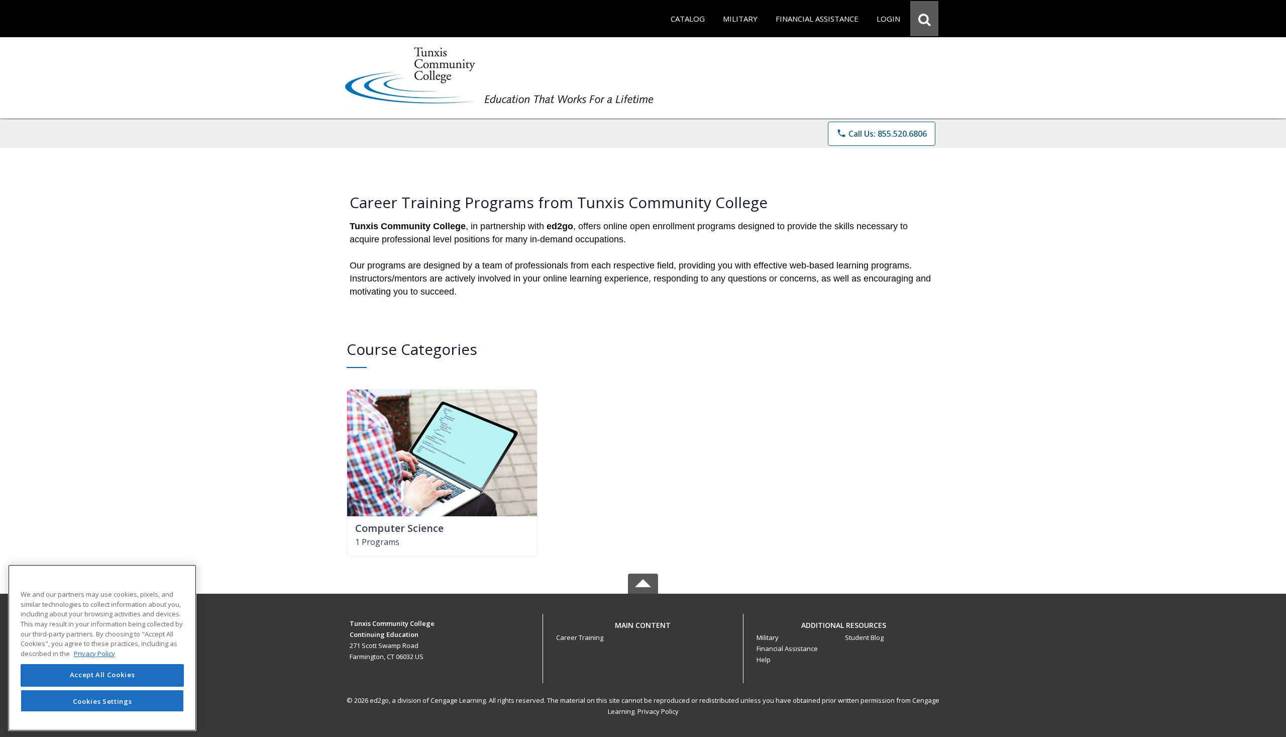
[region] (102, 648)
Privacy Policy (658, 711)
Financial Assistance (787, 648)
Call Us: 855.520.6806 (881, 133)
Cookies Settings (102, 700)
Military (768, 637)
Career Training (579, 637)
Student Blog (864, 637)
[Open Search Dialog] (924, 18)
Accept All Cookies (102, 675)
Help (764, 659)
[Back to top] (643, 630)
